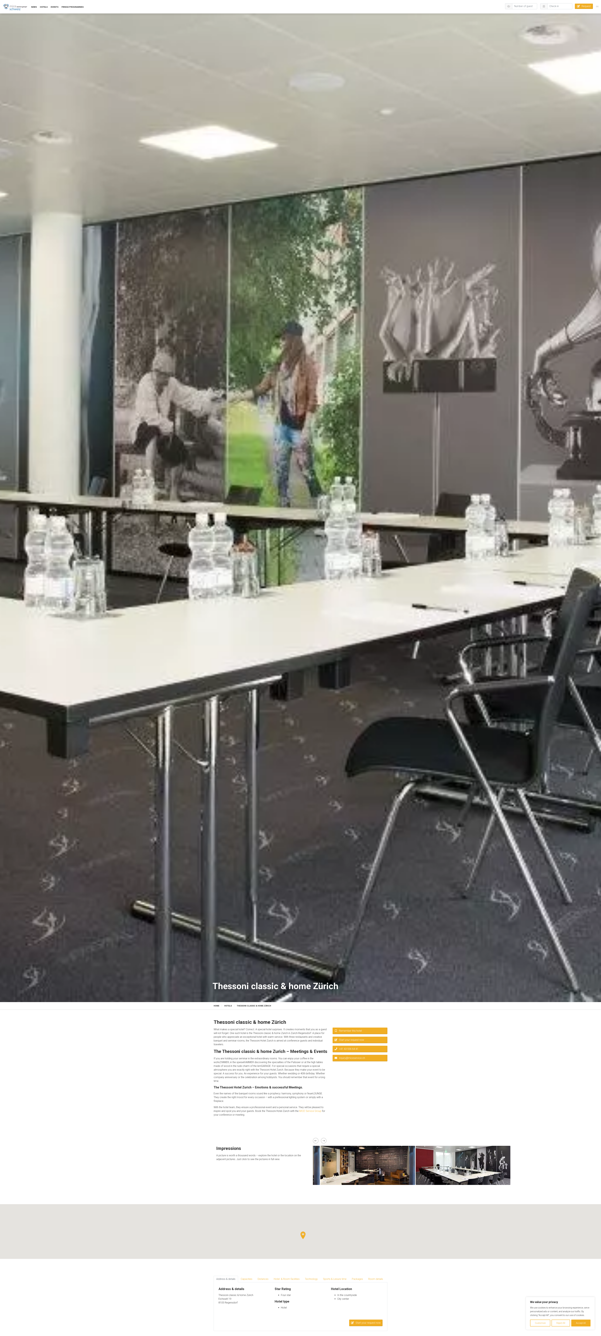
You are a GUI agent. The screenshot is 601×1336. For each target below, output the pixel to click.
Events (54, 7)
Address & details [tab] (225, 1279)
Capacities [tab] (246, 1279)
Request (586, 6)
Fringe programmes (73, 7)
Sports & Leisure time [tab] (335, 1279)
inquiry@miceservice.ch (352, 1058)
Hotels (44, 7)
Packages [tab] (357, 1279)
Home (216, 1006)
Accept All (581, 1323)
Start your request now (351, 1039)
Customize (540, 1323)
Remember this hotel (350, 1030)
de (597, 6)
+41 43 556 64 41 (348, 1048)
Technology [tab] (311, 1279)
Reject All (560, 1323)
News (34, 7)
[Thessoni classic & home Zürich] (15, 6)
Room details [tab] (375, 1279)
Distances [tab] (263, 1279)
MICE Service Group (310, 1110)
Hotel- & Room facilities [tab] (287, 1279)
